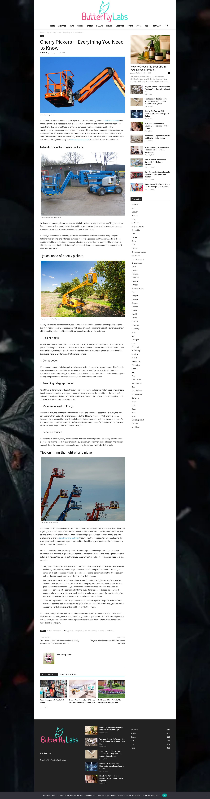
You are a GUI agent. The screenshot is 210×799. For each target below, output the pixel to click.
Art (133, 208)
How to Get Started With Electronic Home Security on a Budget (157, 113)
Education (136, 255)
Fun (133, 292)
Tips (48, 33)
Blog (134, 219)
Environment (137, 263)
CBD (133, 245)
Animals (62, 26)
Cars (72, 26)
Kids (134, 332)
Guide (134, 310)
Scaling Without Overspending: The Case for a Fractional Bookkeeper (157, 149)
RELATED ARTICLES (49, 675)
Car (133, 234)
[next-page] (45, 707)
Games (90, 26)
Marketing (136, 350)
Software (135, 398)
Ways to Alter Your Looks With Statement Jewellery (108, 642)
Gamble (135, 299)
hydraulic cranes (112, 120)
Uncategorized (138, 420)
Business (135, 223)
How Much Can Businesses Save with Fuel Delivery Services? (155, 162)
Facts (134, 266)
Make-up (135, 347)
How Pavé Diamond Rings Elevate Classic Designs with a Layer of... (156, 125)
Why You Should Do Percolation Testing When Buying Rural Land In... (157, 89)
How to (135, 321)
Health (99, 26)
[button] (167, 26)
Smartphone (137, 390)
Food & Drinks (137, 288)
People (134, 369)
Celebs (80, 26)
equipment (78, 631)
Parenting (136, 365)
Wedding (135, 427)
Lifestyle (120, 26)
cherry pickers (68, 631)
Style (138, 26)
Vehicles (135, 423)
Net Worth (136, 361)
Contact (157, 26)
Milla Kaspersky (47, 53)
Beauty (135, 212)
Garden (135, 307)
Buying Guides (138, 226)
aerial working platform (69, 538)
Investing (135, 328)
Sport (130, 26)
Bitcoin (135, 215)
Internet (135, 325)
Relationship (137, 383)
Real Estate (136, 380)
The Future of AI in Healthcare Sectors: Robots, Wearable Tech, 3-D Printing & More (59, 642)
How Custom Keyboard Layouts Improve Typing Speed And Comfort (157, 174)
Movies (135, 354)
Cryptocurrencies (139, 252)
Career (134, 237)
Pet (133, 372)
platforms (110, 631)
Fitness (135, 285)
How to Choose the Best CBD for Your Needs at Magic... (149, 68)
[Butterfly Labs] (105, 11)
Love (134, 343)
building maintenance (54, 631)
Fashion (135, 274)
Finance (135, 281)
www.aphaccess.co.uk (79, 139)
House (109, 26)
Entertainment (138, 259)
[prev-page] (41, 707)
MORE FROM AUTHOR (68, 675)
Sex (133, 387)
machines (101, 631)
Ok (164, 795)
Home (52, 26)
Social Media (137, 394)
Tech (147, 26)
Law (133, 336)
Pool (133, 376)
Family (134, 270)
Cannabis (136, 230)
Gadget (135, 296)
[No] (207, 795)
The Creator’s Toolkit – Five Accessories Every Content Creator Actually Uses (156, 101)
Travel (134, 416)
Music (134, 358)
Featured (135, 277)
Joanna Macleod (136, 73)
